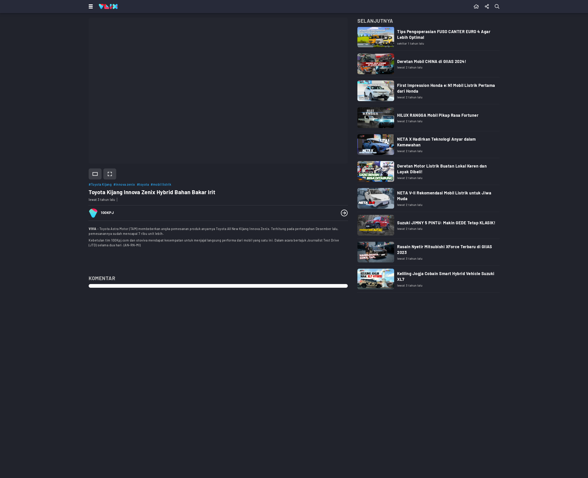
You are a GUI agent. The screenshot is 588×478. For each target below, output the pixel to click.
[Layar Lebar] (95, 173)
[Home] (108, 6)
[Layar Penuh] (109, 173)
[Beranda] (476, 6)
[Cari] (498, 6)
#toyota (143, 184)
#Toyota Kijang (100, 184)
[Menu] (90, 6)
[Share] (487, 6)
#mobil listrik (161, 184)
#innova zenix (124, 184)
